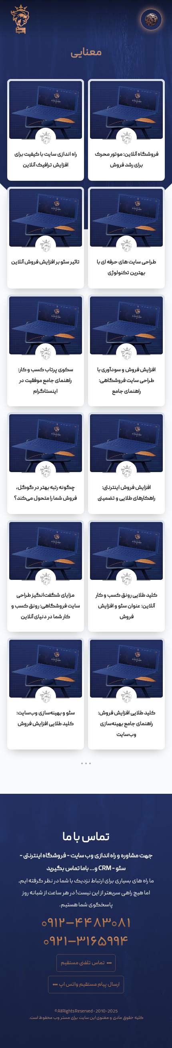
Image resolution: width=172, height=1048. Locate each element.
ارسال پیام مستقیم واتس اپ (89, 985)
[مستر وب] (20, 19)
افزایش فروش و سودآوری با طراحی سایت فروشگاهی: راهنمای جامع (126, 380)
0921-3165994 (86, 938)
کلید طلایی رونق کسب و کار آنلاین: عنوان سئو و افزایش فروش (126, 606)
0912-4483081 (86, 920)
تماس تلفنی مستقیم (83, 963)
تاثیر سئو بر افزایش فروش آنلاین (45, 262)
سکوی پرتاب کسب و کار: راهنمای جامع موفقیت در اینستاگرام (45, 380)
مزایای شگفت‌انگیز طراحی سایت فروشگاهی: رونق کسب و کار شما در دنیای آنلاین (45, 606)
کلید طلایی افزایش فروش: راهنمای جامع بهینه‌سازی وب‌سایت (126, 724)
